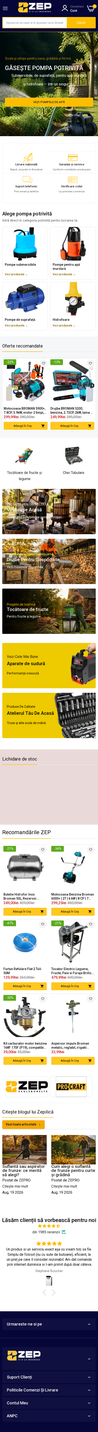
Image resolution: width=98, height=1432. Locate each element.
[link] (44, 363)
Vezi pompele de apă (49, 102)
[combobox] (35, 22)
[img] (49, 1226)
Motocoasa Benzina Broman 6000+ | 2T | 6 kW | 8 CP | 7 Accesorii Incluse (72, 897)
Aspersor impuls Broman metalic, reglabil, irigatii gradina (70, 1046)
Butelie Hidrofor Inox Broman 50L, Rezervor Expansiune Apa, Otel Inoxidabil (20, 897)
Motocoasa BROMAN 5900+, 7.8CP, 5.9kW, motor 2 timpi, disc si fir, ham (24, 411)
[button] (45, 1293)
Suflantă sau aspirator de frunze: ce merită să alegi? (23, 1170)
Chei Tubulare (73, 473)
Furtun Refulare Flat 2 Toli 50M (22, 971)
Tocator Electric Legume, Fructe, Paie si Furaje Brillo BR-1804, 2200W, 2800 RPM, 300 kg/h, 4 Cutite (71, 971)
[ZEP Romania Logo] (35, 8)
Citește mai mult (15, 1186)
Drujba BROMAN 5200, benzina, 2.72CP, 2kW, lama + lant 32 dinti (71, 411)
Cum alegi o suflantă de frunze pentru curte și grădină (73, 1170)
